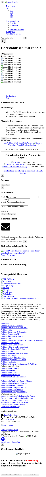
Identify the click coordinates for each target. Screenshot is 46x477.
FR (11, 13)
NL (11, 15)
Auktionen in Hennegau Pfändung (14, 392)
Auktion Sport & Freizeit (10, 343)
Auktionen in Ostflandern (10, 375)
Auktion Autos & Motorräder (12, 345)
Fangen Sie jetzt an (8, 255)
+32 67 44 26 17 (10, 419)
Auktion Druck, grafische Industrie (14, 349)
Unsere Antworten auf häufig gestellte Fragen (18, 396)
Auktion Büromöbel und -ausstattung (15, 353)
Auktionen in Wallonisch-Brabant (13, 377)
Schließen (5, 185)
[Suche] (25, 38)
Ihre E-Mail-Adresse (8, 197)
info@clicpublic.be (11, 415)
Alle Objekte (10, 32)
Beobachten (7, 54)
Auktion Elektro (7, 338)
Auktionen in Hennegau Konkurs (13, 387)
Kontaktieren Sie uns (13, 34)
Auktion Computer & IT (10, 334)
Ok (25, 241)
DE (11, 17)
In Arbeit (13, 23)
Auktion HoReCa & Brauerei (12, 326)
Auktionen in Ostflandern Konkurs (14, 383)
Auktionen (5, 323)
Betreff (3, 207)
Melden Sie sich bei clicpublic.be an (14, 402)
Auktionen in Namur (8, 373)
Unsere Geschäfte (17, 30)
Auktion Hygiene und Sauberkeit (13, 360)
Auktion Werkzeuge (8, 355)
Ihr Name (4, 200)
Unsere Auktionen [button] (12, 21)
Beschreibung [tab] (11, 96)
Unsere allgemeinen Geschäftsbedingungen (17, 398)
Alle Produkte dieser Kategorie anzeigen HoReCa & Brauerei (23, 172)
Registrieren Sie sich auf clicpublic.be (15, 400)
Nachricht (4, 212)
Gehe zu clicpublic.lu (31, 475)
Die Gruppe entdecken (9, 430)
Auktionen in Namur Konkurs (12, 390)
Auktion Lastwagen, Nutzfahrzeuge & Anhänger (19, 364)
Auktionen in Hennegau (10, 368)
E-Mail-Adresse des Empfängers (13, 202)
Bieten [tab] (8, 98)
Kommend (14, 25)
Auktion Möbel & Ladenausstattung (14, 347)
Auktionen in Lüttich (9, 370)
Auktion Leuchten (8, 351)
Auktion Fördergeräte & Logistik (13, 358)
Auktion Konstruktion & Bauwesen (14, 328)
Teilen (4, 138)
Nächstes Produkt (30, 145)
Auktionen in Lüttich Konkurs (12, 385)
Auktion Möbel (6, 330)
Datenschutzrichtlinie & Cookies (13, 405)
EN (11, 11)
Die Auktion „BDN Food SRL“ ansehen (19, 143)
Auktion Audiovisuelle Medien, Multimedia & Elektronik (22, 341)
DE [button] (7, 8)
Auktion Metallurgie (8, 362)
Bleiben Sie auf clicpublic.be (11, 475)
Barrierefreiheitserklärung (10, 407)
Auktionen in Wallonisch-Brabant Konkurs (17, 381)
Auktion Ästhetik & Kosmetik (12, 336)
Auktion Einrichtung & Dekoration (14, 332)
